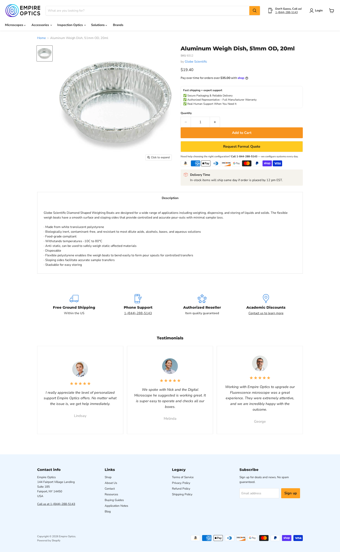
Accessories (40, 25)
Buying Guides (114, 500)
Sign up (290, 493)
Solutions (98, 25)
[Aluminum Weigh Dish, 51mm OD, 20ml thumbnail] (44, 53)
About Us (111, 483)
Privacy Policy (181, 483)
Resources (111, 494)
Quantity (186, 113)
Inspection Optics (70, 25)
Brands (118, 25)
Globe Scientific (196, 61)
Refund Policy (181, 489)
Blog (108, 511)
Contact (110, 489)
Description (170, 198)
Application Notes (116, 506)
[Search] (254, 10)
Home (41, 38)
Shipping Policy (182, 494)
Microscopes (14, 25)
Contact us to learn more (266, 313)
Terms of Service (183, 477)
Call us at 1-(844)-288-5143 (56, 504)
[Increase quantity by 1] (215, 122)
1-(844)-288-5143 (286, 12)
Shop (108, 477)
